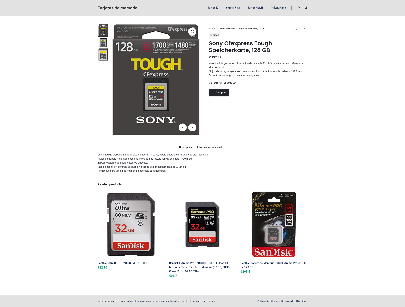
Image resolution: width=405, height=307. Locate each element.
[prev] (296, 28)
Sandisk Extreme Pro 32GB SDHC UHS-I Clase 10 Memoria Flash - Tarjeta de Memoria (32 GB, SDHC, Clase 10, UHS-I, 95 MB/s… (199, 267)
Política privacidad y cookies (271, 301)
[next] (304, 28)
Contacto (302, 301)
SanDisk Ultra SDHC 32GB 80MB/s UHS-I (122, 263)
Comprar (221, 92)
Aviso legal (291, 301)
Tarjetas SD (229, 82)
